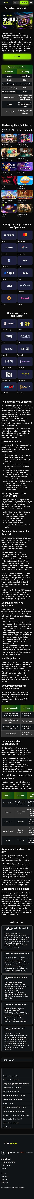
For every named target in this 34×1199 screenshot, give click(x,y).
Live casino (13, 130)
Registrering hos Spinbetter (11, 1091)
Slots (28, 130)
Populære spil (4, 130)
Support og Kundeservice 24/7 (12, 1119)
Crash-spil (21, 130)
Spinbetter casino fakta (10, 1076)
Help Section (7, 1127)
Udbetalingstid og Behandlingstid (13, 1111)
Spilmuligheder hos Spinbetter (12, 1099)
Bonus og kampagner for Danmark (14, 1095)
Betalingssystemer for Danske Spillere (15, 1107)
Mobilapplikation (8, 1103)
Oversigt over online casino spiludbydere (16, 1115)
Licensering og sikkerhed (11, 1123)
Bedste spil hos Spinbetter (11, 1080)
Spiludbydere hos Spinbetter (12, 1087)
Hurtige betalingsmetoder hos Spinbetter (16, 1084)
